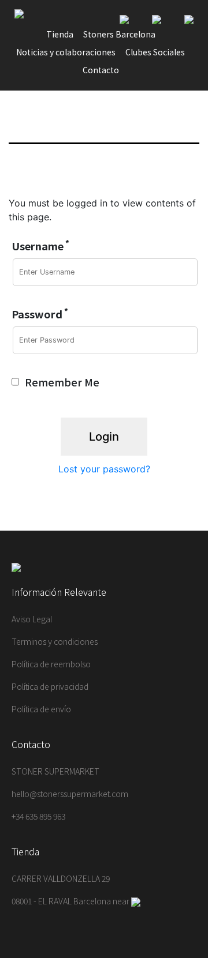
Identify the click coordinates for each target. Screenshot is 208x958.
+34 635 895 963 (38, 816)
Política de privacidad (50, 686)
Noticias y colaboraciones (66, 52)
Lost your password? (104, 469)
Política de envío (41, 709)
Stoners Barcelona (119, 34)
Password (40, 313)
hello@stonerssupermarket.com (70, 793)
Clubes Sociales (155, 52)
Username (40, 245)
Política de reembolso (51, 664)
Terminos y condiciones (55, 641)
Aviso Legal (32, 619)
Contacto (101, 70)
